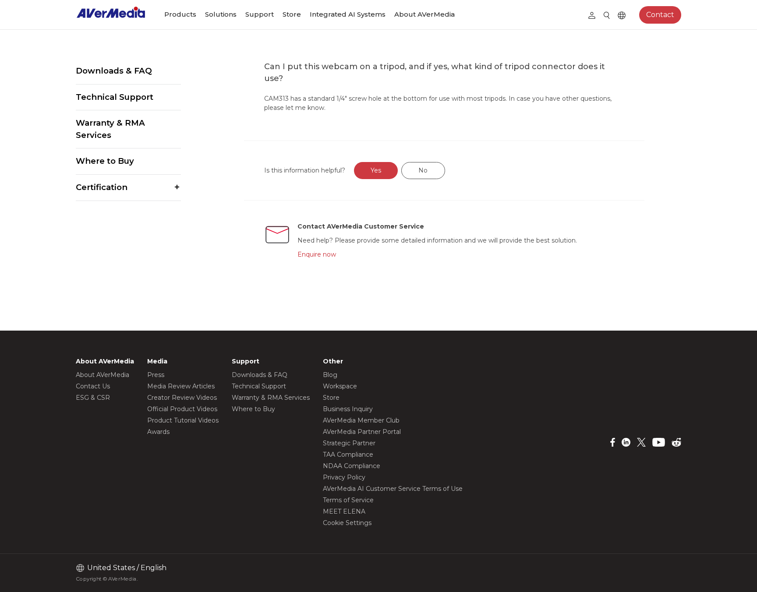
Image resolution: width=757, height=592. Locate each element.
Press (155, 375)
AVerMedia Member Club (361, 420)
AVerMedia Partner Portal (362, 432)
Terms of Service (348, 500)
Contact (660, 15)
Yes (376, 170)
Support (259, 14)
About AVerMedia (424, 14)
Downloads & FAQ (114, 71)
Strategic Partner (349, 443)
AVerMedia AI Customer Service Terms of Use (393, 489)
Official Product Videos (182, 409)
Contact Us (93, 386)
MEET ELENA (344, 511)
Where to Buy (105, 161)
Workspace (340, 386)
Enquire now (316, 254)
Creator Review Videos (182, 398)
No (423, 170)
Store (292, 14)
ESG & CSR (93, 398)
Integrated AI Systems (348, 14)
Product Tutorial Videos (183, 420)
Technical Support (114, 97)
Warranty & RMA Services (110, 129)
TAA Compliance (348, 454)
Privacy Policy (344, 477)
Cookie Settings (347, 523)
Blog (330, 375)
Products (180, 14)
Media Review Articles (181, 386)
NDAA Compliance (351, 466)
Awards (158, 432)
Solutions (221, 14)
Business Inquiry (348, 409)
